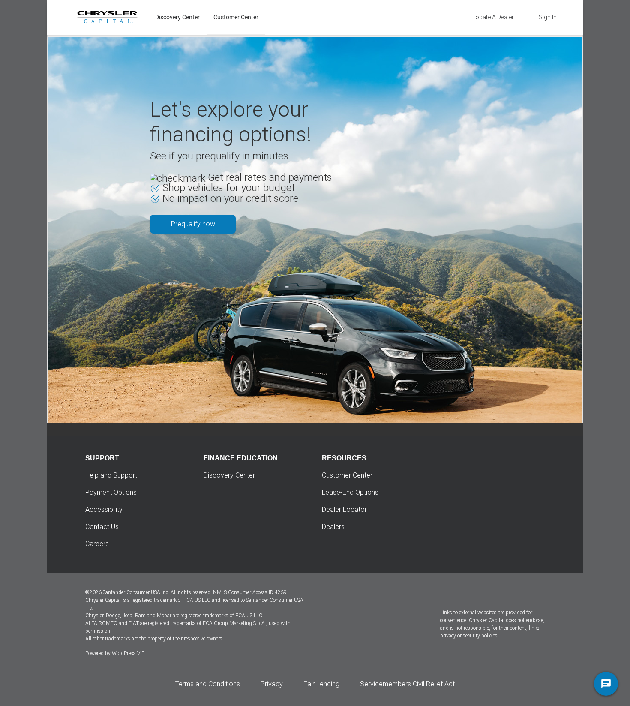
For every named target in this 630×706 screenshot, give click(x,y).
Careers (97, 544)
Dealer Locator (344, 509)
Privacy (272, 684)
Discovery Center (177, 17)
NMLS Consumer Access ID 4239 (250, 592)
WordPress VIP (128, 653)
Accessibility (104, 509)
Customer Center (235, 17)
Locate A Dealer (493, 17)
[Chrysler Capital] (107, 17)
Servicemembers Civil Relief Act (407, 684)
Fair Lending (321, 684)
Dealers (333, 527)
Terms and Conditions (207, 684)
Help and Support (111, 475)
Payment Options (111, 492)
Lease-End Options (350, 492)
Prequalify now (193, 224)
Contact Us (102, 527)
